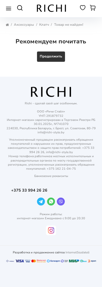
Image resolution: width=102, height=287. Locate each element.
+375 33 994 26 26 (29, 190)
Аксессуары (24, 24)
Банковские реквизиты (51, 176)
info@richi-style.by (51, 132)
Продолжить (51, 56)
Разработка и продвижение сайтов (39, 252)
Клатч (44, 24)
